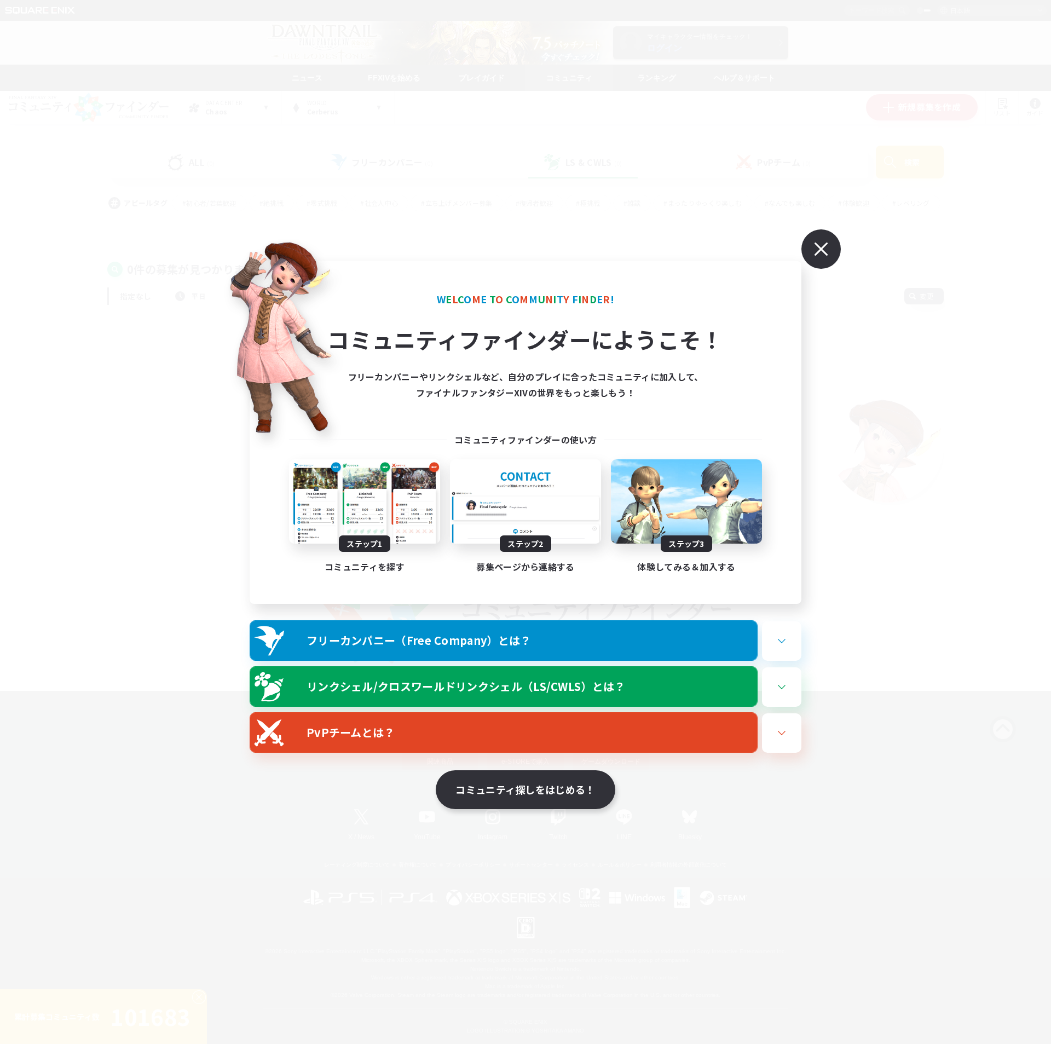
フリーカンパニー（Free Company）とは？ (419, 640)
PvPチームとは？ (351, 732)
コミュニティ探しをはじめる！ (525, 789)
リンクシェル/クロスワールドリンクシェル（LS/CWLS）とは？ (466, 686)
